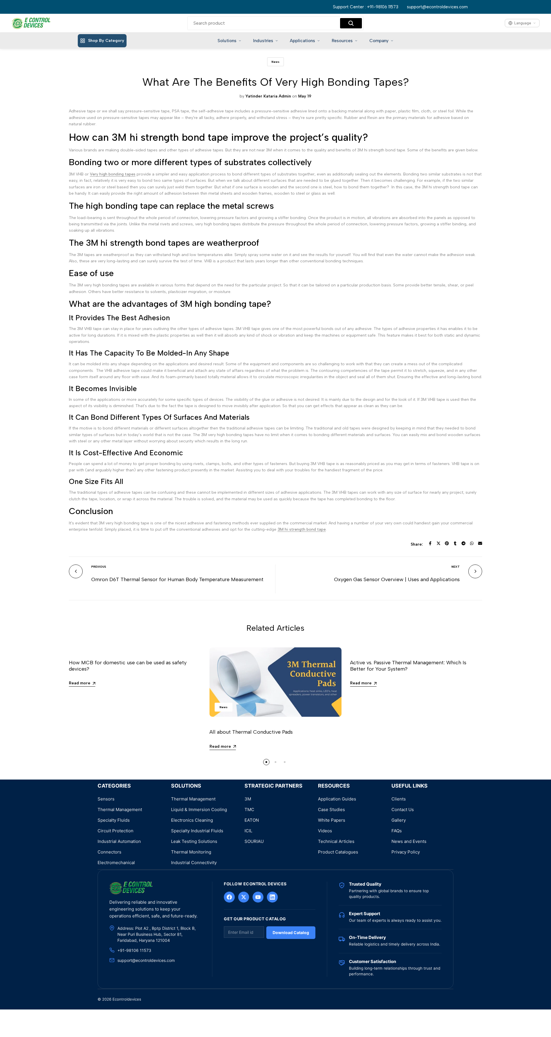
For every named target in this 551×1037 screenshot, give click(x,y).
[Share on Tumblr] (455, 543)
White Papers (331, 820)
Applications (302, 40)
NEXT (455, 567)
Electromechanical (116, 862)
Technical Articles (336, 841)
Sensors (106, 799)
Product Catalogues (338, 852)
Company (379, 40)
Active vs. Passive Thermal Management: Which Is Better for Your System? (408, 665)
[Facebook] (229, 897)
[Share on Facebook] (430, 543)
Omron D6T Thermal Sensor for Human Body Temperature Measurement (177, 579)
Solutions (227, 40)
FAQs (396, 830)
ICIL (248, 830)
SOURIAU (254, 841)
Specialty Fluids (114, 820)
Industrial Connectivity (194, 862)
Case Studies (331, 809)
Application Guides (337, 799)
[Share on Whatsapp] (472, 543)
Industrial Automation (119, 841)
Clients (398, 799)
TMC (249, 809)
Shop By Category (106, 40)
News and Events (408, 841)
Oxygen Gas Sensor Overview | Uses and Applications (397, 579)
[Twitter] (243, 897)
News (275, 62)
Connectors (109, 852)
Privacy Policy (405, 852)
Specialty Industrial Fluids (197, 830)
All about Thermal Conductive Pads (251, 732)
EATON (252, 820)
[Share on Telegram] (463, 543)
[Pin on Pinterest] (447, 543)
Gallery (398, 820)
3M (248, 799)
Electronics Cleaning (192, 820)
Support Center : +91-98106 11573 (365, 6)
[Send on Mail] (480, 543)
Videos (325, 830)
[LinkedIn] (272, 897)
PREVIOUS (98, 567)
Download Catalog (291, 932)
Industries (263, 40)
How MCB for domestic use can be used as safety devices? (128, 665)
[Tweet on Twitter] (438, 543)
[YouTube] (258, 897)
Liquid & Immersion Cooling (199, 809)
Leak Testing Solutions (194, 841)
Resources (342, 40)
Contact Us (402, 809)
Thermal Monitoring (191, 852)
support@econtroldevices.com (437, 6)
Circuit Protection (115, 830)
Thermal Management (120, 809)
